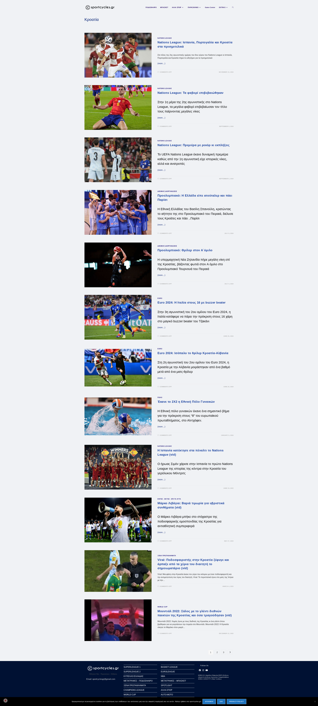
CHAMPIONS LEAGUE (134, 690)
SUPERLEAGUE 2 (132, 672)
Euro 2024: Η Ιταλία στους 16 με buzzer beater (192, 302)
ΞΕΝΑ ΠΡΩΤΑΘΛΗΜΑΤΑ (167, 556)
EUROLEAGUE (168, 672)
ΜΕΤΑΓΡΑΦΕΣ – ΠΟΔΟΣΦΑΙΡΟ (138, 681)
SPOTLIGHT (166, 685)
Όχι (221, 701)
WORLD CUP (162, 607)
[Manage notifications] (5, 701)
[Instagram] (203, 670)
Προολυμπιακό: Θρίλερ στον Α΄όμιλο (185, 250)
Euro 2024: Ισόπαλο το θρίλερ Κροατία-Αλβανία (193, 353)
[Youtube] (207, 670)
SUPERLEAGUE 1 (132, 667)
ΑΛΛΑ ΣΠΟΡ (166, 690)
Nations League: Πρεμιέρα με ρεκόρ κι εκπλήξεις (194, 145)
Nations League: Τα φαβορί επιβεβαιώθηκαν (190, 92)
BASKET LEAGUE (169, 667)
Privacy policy (236, 701)
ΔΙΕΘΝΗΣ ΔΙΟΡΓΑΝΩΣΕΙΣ (167, 191)
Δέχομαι (209, 701)
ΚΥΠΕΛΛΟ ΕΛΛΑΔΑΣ (133, 676)
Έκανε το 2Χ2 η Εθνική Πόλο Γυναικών (186, 401)
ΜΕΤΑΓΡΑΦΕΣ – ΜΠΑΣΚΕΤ (173, 681)
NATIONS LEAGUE (165, 38)
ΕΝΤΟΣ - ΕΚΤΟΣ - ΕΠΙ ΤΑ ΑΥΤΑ (169, 499)
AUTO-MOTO (167, 695)
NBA (163, 676)
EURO (160, 298)
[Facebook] (200, 670)
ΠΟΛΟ (160, 397)
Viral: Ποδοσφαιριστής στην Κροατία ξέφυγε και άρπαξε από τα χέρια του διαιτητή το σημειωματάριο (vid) (193, 564)
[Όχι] (315, 701)
